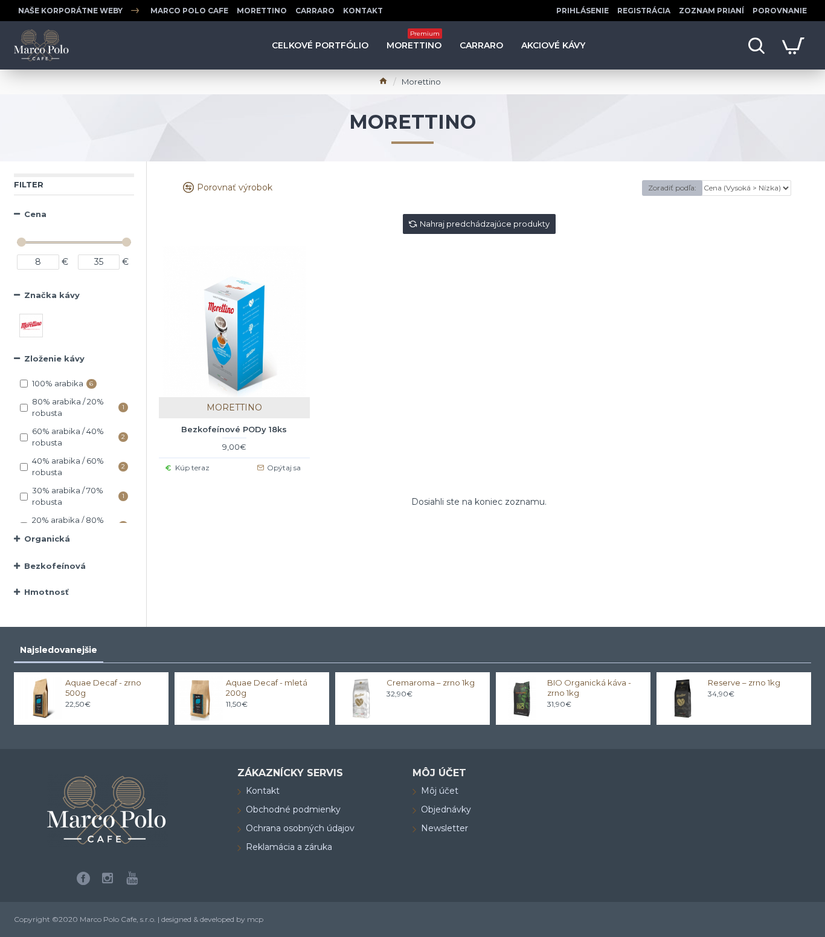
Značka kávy (52, 295)
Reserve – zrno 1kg (744, 682)
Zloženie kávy (54, 358)
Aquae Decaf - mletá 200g (266, 688)
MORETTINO (234, 407)
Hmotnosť (46, 592)
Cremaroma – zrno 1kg (431, 682)
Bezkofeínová (55, 566)
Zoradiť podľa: (672, 187)
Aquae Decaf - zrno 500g (103, 688)
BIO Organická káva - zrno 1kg (589, 688)
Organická (47, 538)
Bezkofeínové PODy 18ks (234, 429)
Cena (35, 214)
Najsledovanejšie (58, 649)
